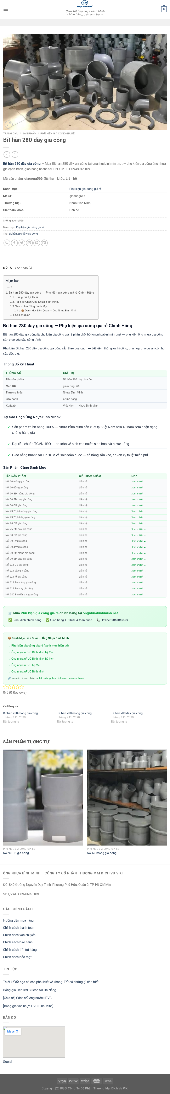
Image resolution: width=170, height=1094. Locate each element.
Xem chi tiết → (138, 481)
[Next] (167, 806)
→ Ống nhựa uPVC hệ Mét (24, 665)
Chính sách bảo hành (18, 942)
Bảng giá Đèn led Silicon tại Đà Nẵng (29, 990)
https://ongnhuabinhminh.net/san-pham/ (61, 678)
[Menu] (5, 9)
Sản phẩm (29, 133)
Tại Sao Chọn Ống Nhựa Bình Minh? (37, 301)
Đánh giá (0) (23, 267)
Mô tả (7, 267)
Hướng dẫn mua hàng (18, 920)
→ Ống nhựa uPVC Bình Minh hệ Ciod (31, 652)
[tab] (7, 268)
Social (7, 1062)
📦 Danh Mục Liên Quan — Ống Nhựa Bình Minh (48, 310)
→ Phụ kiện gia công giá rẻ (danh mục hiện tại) (38, 645)
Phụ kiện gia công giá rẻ (57, 133)
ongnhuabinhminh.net (100, 613)
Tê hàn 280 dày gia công (127, 713)
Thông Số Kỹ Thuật (27, 297)
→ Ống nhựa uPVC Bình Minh (26, 671)
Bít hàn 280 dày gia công (23, 233)
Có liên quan (22, 314)
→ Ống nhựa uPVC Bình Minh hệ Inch (31, 658)
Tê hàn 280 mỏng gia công (74, 713)
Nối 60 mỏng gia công (102, 853)
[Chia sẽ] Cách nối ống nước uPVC (27, 998)
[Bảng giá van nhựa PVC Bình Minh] (28, 1006)
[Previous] (3, 806)
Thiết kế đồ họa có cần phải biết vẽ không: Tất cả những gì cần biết (50, 982)
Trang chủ (10, 133)
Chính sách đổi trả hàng (20, 950)
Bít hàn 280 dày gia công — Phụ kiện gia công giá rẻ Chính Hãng (51, 292)
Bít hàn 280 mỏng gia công (20, 713)
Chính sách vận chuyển (19, 935)
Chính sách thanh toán (18, 928)
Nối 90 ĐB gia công (16, 853)
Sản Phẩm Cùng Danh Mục (31, 306)
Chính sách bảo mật (17, 957)
